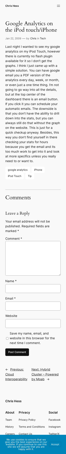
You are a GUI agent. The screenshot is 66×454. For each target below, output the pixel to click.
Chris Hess (12, 5)
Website (11, 316)
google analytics (17, 169)
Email (10, 298)
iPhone (38, 169)
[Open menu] (58, 6)
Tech (43, 38)
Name (11, 281)
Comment (13, 238)
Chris (33, 38)
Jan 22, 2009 (13, 38)
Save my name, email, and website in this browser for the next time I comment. (32, 338)
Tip (30, 176)
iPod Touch (14, 176)
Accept (55, 444)
